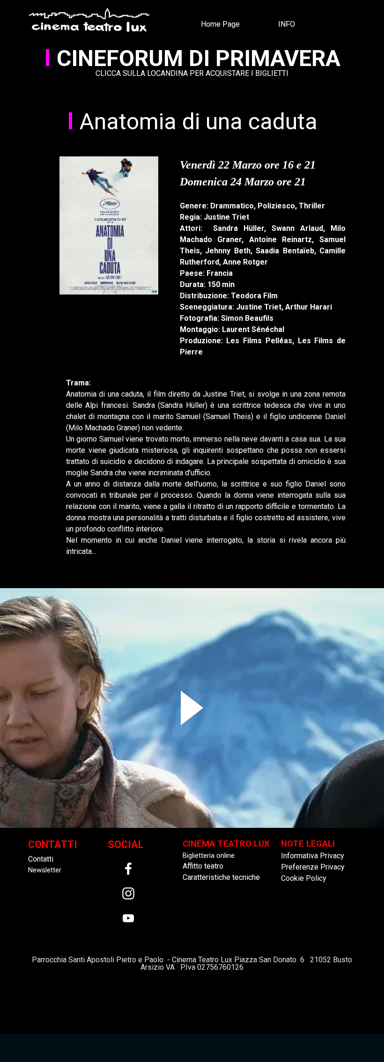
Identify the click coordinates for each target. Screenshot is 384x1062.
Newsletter (44, 870)
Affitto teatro (203, 866)
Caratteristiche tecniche (221, 877)
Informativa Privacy (312, 855)
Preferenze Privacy (313, 867)
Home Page (220, 24)
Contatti (40, 859)
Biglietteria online (209, 855)
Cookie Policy (303, 878)
